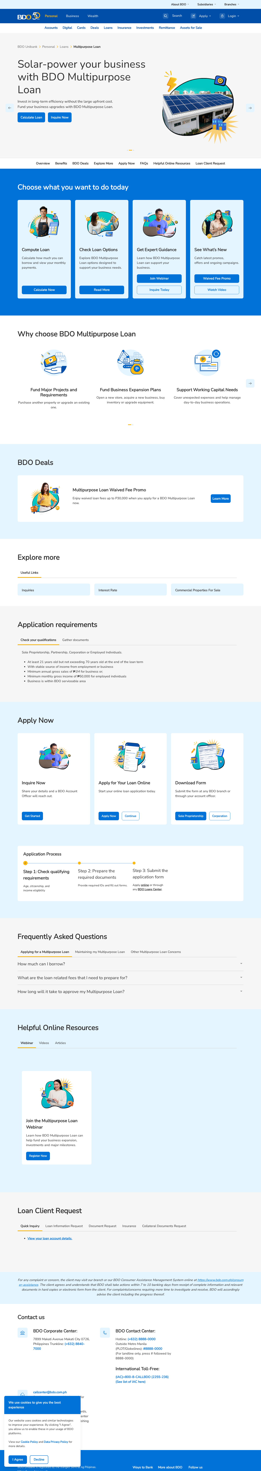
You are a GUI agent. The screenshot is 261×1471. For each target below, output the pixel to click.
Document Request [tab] (102, 1226)
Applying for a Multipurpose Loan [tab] (45, 952)
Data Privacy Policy (56, 1442)
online (145, 885)
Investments (145, 28)
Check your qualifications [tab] (38, 640)
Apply (203, 16)
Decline (39, 1459)
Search (177, 16)
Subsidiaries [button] (205, 4)
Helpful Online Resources (171, 163)
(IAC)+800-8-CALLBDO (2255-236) (142, 1377)
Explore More (103, 163)
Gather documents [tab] (75, 640)
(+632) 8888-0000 (142, 1339)
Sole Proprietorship (190, 816)
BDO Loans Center (150, 889)
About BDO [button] (179, 4)
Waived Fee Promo (217, 278)
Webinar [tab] (27, 1043)
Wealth (93, 16)
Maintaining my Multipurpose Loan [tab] (100, 952)
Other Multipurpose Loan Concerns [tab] (156, 952)
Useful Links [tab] (29, 572)
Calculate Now (44, 290)
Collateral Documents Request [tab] (164, 1226)
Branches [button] (230, 4)
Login (232, 16)
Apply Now (126, 163)
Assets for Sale (191, 28)
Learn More (221, 498)
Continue (130, 816)
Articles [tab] (60, 1043)
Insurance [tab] (129, 1226)
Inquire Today (159, 290)
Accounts (51, 28)
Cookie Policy (29, 1442)
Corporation (219, 816)
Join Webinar (159, 278)
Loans (108, 28)
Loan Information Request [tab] (64, 1226)
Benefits (61, 163)
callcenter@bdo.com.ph (50, 1392)
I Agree (17, 1459)
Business (72, 16)
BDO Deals (80, 163)
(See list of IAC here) (131, 1382)
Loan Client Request (210, 163)
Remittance (167, 28)
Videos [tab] (44, 1043)
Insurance (124, 28)
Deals (95, 28)
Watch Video (217, 290)
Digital (67, 28)
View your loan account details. (50, 1238)
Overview (43, 163)
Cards (81, 28)
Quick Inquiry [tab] (30, 1226)
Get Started (32, 816)
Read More (102, 290)
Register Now (38, 1156)
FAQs (144, 163)
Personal (51, 16)
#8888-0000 (152, 1349)
